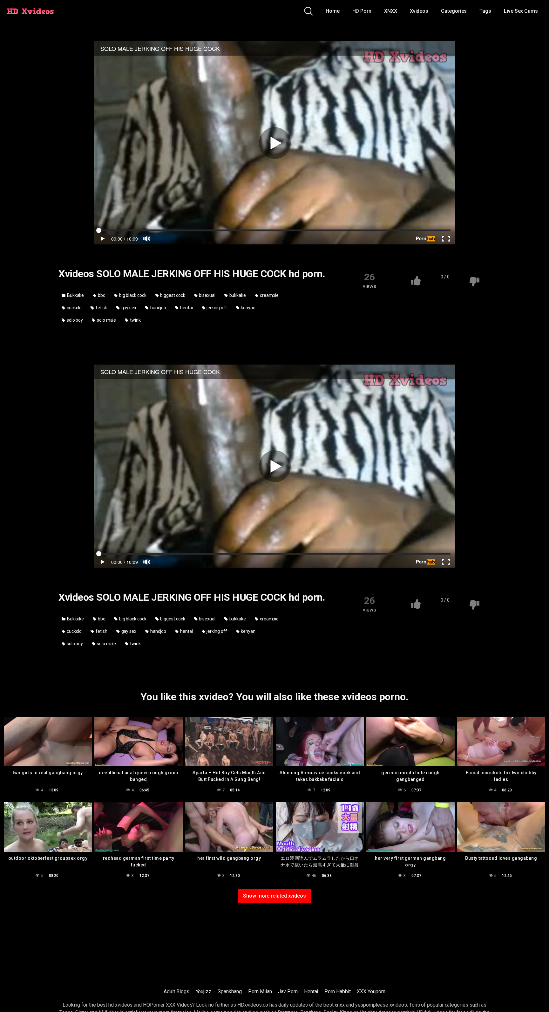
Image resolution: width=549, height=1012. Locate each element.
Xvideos (419, 11)
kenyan (247, 307)
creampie (269, 295)
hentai (186, 307)
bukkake (237, 295)
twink (135, 320)
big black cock (132, 295)
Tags (485, 11)
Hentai (311, 991)
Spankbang (230, 991)
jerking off (216, 307)
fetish (101, 307)
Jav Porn (287, 991)
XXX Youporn (371, 991)
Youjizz (203, 991)
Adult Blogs (176, 991)
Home (333, 11)
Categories (454, 11)
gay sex (128, 307)
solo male (106, 320)
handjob (157, 307)
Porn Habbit (337, 991)
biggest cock (172, 295)
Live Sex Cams (521, 11)
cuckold (74, 307)
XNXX (390, 11)
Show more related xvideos (274, 896)
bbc (101, 295)
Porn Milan (260, 991)
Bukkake (75, 295)
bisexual (206, 295)
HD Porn (361, 11)
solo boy (74, 320)
